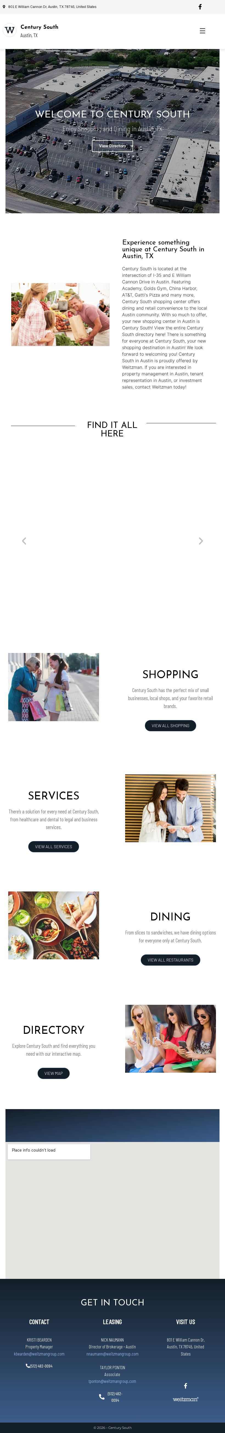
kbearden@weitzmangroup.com (39, 1353)
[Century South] (9, 30)
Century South (39, 27)
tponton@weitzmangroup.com (112, 1381)
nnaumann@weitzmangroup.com (112, 1353)
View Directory (112, 145)
